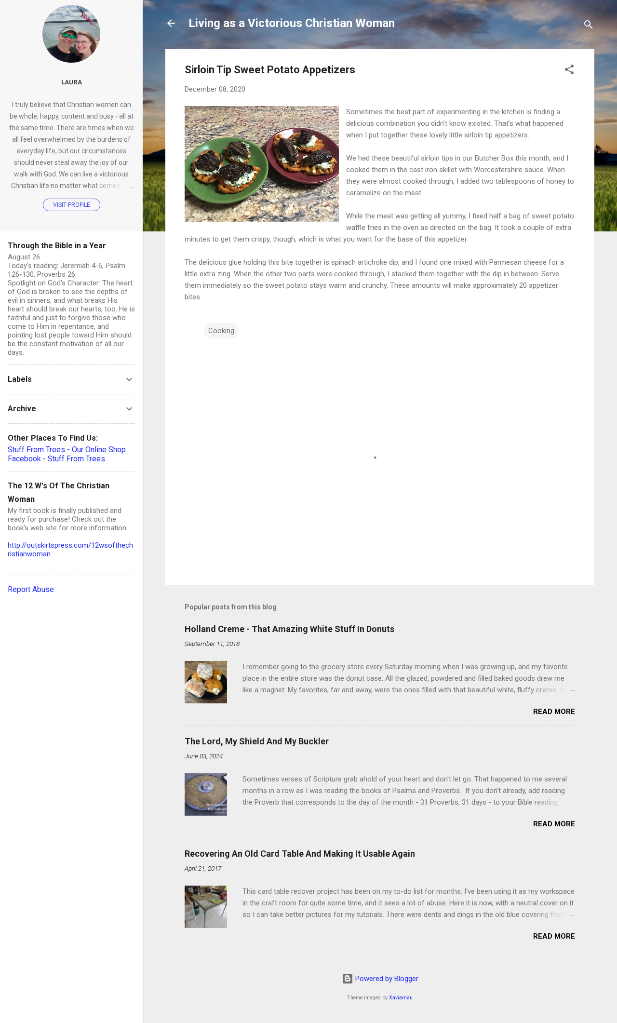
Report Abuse (31, 589)
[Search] (588, 26)
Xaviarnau (401, 998)
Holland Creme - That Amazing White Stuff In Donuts (289, 629)
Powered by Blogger (385, 978)
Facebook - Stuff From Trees (56, 458)
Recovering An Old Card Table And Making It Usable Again (300, 853)
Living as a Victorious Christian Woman (291, 23)
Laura (71, 82)
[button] (569, 71)
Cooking (221, 330)
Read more (554, 711)
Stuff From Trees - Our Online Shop (67, 449)
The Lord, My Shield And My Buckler (257, 741)
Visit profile (71, 205)
